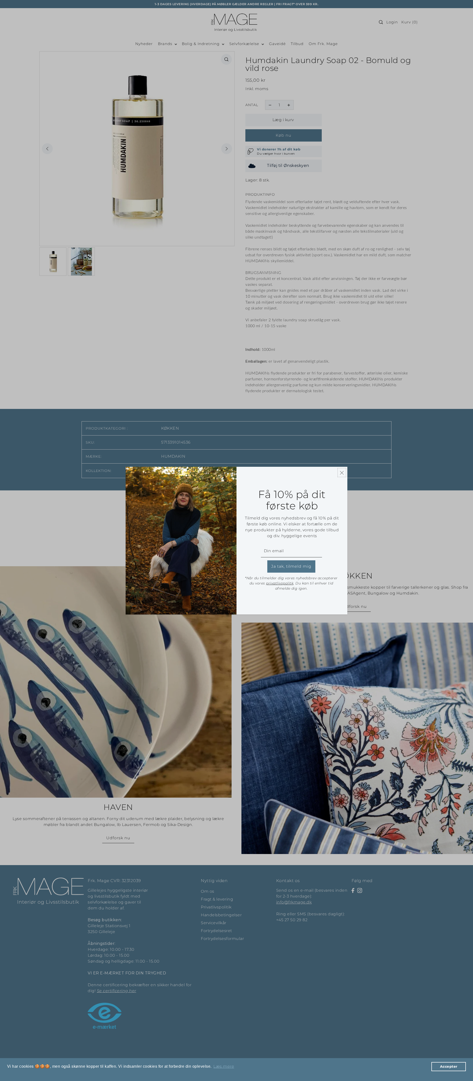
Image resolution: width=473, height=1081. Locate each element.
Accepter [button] (448, 1066)
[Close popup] (342, 472)
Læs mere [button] (223, 1066)
